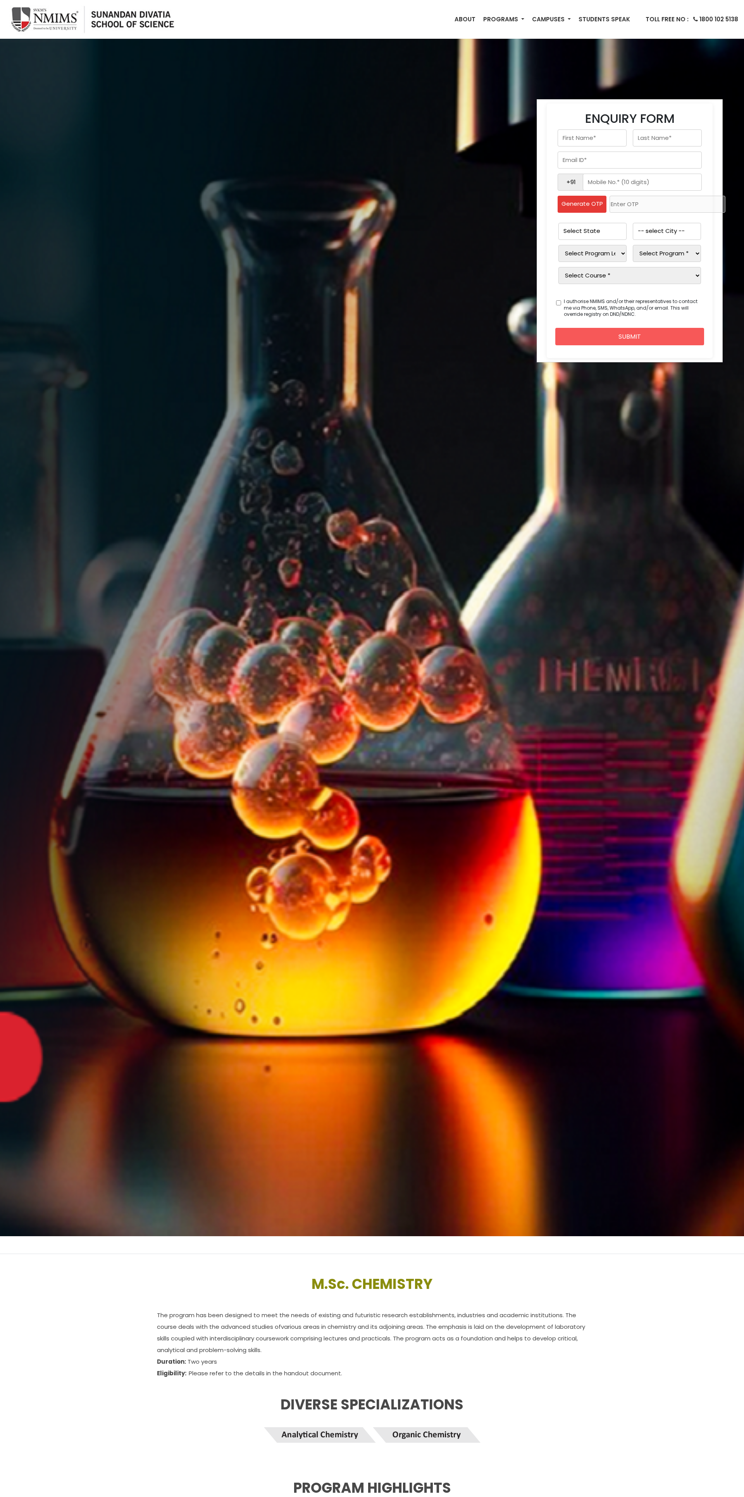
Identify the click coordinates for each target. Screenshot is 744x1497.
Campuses (549, 19)
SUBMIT (629, 336)
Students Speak (604, 19)
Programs (501, 19)
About (465, 19)
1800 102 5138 (692, 19)
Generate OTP (582, 204)
